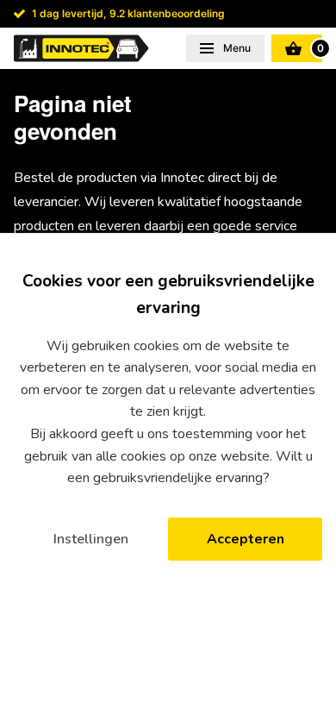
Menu (236, 47)
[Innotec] (81, 48)
